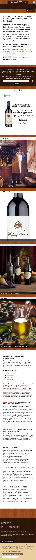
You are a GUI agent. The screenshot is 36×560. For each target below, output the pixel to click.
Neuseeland (6, 388)
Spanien (9, 381)
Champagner (22, 51)
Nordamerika (15, 388)
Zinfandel (7, 389)
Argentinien (23, 385)
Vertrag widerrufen (7, 541)
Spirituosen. (13, 53)
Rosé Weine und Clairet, (11, 51)
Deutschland (10, 379)
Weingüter (18, 476)
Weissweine (28, 49)
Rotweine (21, 49)
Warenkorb (31, 10)
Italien (8, 374)
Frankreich (10, 375)
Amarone (26, 388)
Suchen (17, 83)
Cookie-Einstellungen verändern (10, 557)
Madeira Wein (12, 365)
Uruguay (5, 386)
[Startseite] (18, 2)
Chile (19, 385)
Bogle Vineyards (18, 436)
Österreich (10, 377)
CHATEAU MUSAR (9, 402)
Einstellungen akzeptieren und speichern (12, 554)
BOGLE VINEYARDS (9, 429)
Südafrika (27, 386)
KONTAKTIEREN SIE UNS (24, 467)
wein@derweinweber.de (14, 529)
